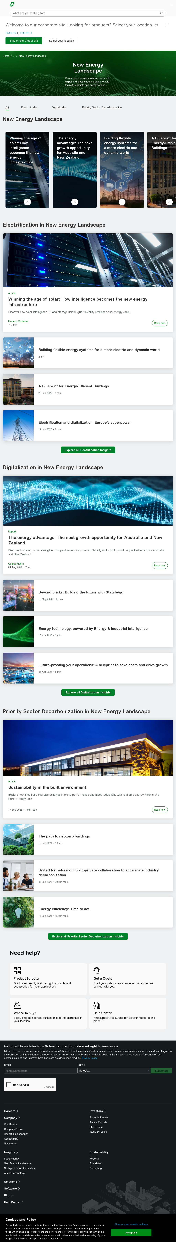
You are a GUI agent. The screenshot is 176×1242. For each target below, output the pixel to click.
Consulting (96, 1168)
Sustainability (11, 1158)
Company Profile (13, 1129)
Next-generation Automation (20, 1168)
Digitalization (59, 107)
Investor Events (98, 1132)
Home (6, 56)
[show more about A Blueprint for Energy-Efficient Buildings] (169, 202)
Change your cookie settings (131, 1224)
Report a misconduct (16, 1134)
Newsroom (10, 1143)
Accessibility (11, 1138)
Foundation (96, 1163)
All (7, 107)
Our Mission (11, 1124)
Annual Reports (98, 1122)
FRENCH (26, 33)
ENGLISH (12, 33)
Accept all (131, 1232)
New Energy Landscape (17, 1163)
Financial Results (99, 1117)
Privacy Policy (89, 1058)
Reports (94, 1158)
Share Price (96, 1127)
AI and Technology (14, 1173)
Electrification (29, 107)
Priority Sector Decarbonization (102, 107)
